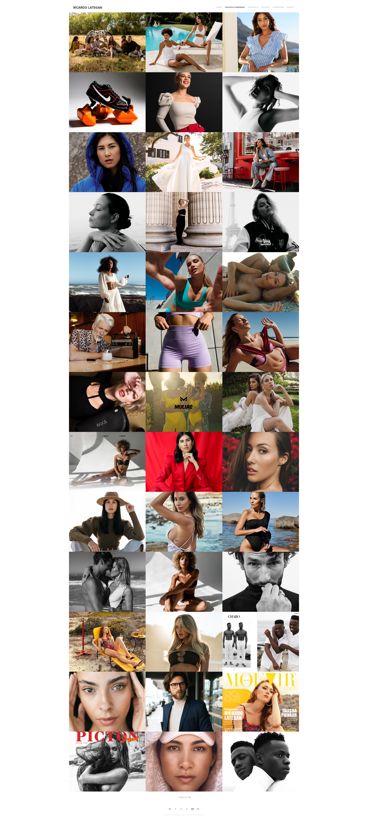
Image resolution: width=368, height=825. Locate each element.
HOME (219, 7)
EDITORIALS (253, 7)
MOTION (265, 7)
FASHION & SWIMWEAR (235, 7)
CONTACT (290, 7)
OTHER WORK (278, 7)
